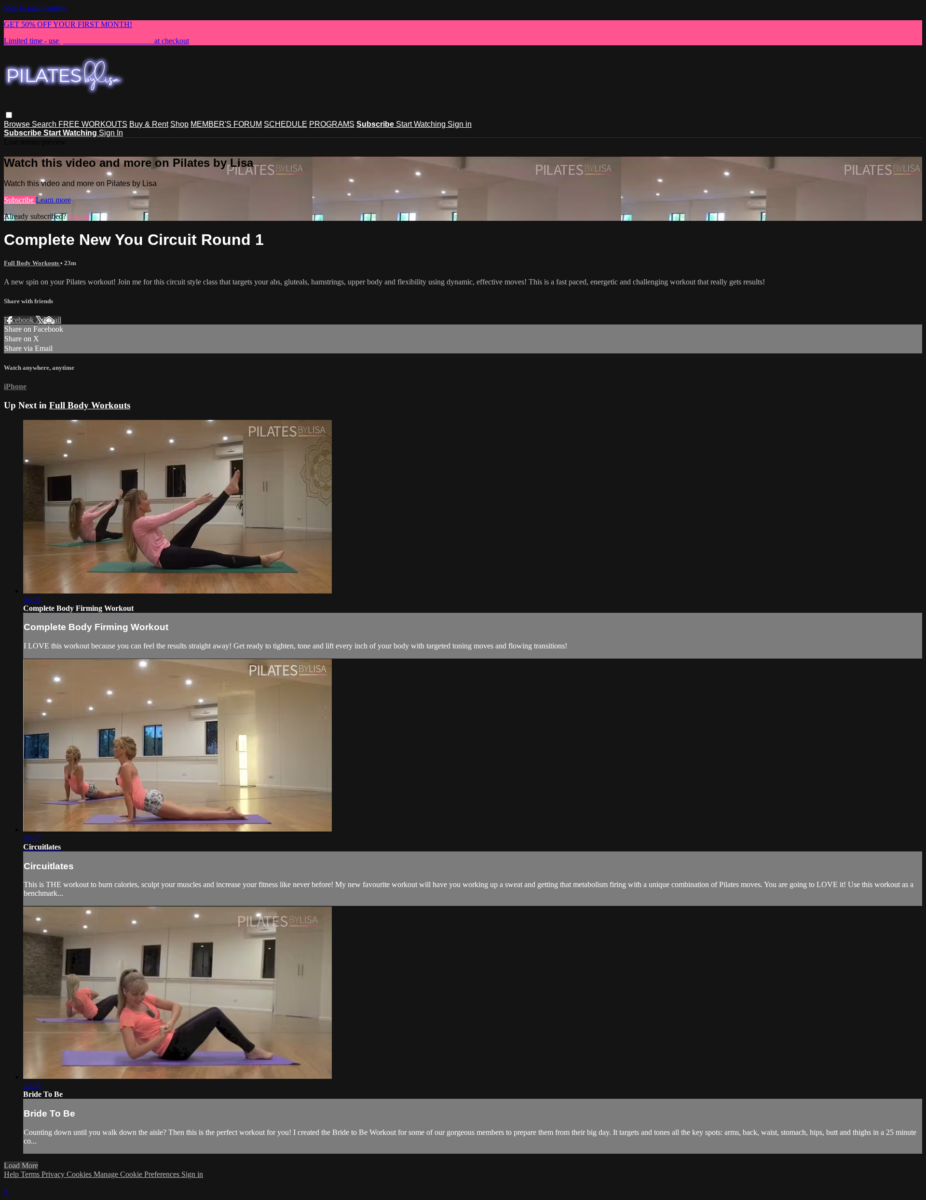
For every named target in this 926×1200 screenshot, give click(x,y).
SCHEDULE (285, 124)
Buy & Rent (148, 124)
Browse (18, 124)
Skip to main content (35, 8)
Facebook (20, 320)
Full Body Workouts (32, 263)
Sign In (111, 133)
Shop (179, 124)
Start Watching (422, 124)
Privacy (54, 1174)
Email (52, 320)
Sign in (460, 124)
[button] (9, 115)
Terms (31, 1174)
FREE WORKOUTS (92, 124)
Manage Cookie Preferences (137, 1174)
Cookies (80, 1174)
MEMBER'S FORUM (226, 124)
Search (45, 124)
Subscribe (20, 200)
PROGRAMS (331, 124)
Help (12, 1174)
